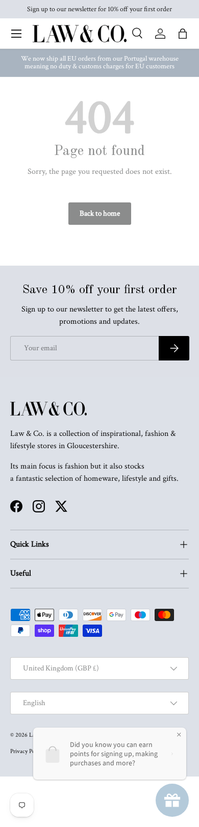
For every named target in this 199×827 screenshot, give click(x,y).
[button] (182, 33)
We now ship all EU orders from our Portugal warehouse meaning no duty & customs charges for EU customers (100, 62)
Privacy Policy (26, 751)
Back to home (100, 213)
